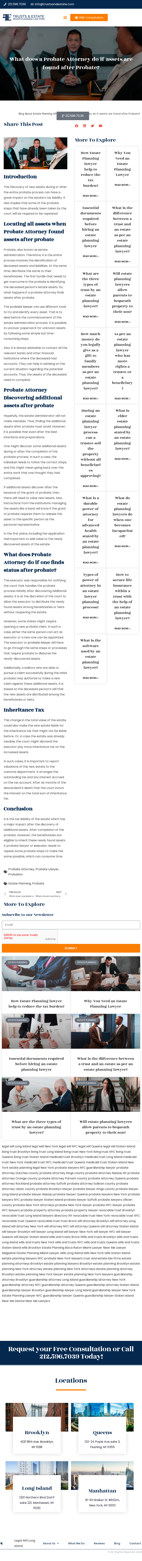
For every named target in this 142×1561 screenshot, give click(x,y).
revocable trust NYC (125, 1215)
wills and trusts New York (36, 1242)
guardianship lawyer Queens (63, 1295)
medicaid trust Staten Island (106, 1162)
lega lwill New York (45, 1146)
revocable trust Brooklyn (117, 1210)
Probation (15, 874)
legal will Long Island (16, 1146)
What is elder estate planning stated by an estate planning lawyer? (122, 430)
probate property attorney (40, 1210)
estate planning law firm (29, 19)
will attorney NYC (56, 1226)
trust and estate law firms (102, 1258)
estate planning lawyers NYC (22, 1258)
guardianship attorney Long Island (53, 1280)
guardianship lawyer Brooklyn (23, 1290)
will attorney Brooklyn (93, 1221)
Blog (117, 1543)
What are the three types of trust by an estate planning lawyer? (91, 290)
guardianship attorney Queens (64, 1285)
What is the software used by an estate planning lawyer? (90, 654)
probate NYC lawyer (107, 1205)
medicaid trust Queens (68, 1162)
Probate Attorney (21, 869)
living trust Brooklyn (16, 1152)
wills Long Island (71, 1253)
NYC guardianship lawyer (98, 1168)
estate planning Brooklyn (111, 1263)
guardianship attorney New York (102, 1280)
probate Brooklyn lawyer (54, 1189)
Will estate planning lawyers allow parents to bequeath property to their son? (122, 293)
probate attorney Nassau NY (106, 1173)
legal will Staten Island (119, 1146)
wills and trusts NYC (69, 1242)
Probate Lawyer (47, 869)
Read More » (91, 195)
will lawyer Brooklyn (16, 1232)
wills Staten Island (117, 1253)
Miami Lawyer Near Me (99, 1248)
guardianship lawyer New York (114, 1290)
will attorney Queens (85, 1226)
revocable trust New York (91, 1215)
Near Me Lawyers (37, 1301)
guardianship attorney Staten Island (113, 1285)
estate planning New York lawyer (39, 1274)
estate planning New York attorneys (69, 1269)
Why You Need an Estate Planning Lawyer (122, 164)
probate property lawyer (79, 1210)
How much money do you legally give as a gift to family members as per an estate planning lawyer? (91, 361)
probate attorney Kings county (61, 1173)
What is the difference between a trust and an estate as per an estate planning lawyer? (122, 229)
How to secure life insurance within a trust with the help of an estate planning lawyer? (122, 596)
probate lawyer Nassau (36, 1194)
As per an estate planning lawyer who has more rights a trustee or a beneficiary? (122, 361)
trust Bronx (69, 1221)
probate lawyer (21, 307)
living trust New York (78, 1152)
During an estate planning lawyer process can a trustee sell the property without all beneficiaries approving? (90, 443)
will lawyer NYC (104, 1232)
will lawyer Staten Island (31, 1237)
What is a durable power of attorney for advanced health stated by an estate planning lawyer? (90, 525)
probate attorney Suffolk (48, 1183)
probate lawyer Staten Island (42, 1200)
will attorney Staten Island (119, 1226)
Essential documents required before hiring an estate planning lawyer (90, 227)
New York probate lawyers (59, 1168)
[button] (65, 17)
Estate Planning (19, 883)
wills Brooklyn (31, 1248)
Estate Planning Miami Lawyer (37, 1253)
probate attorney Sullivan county (91, 1183)
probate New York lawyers (63, 1258)
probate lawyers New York (108, 1194)
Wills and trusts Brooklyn (98, 1237)
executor (40, 846)
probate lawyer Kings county (94, 1189)
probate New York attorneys (33, 1205)
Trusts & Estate (28, 16)
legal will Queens (90, 1146)
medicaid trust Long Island (103, 1157)
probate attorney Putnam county (62, 1178)
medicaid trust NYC (38, 1162)
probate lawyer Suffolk (80, 1200)
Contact (135, 1543)
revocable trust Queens (19, 1221)
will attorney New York (27, 1226)
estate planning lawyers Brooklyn (68, 1263)
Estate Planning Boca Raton (62, 1248)
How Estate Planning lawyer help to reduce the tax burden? (91, 169)
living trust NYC (104, 1152)
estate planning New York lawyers (88, 1274)
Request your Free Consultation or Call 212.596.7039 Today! (71, 1353)
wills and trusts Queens (100, 1242)
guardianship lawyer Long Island (68, 1290)
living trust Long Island (47, 1152)
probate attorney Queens (107, 1178)
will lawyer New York (78, 1232)
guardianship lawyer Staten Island (109, 1295)
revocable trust (48, 1221)
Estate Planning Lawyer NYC (22, 1295)
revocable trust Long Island (21, 1215)
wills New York (94, 1253)
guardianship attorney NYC (21, 1285)
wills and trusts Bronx (64, 1237)
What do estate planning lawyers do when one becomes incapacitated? (122, 517)
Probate (38, 883)
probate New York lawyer (73, 1205)
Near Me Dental (13, 1301)
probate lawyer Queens (70, 1194)
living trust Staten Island (31, 1157)
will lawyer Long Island (47, 1232)
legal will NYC (68, 1146)
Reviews (99, 1543)
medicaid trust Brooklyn (66, 1157)
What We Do (76, 1543)
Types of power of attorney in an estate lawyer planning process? (90, 591)
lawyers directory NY (57, 1215)
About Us (49, 1543)
